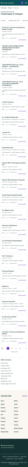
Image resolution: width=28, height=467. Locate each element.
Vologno (10, 7)
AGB (16, 458)
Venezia (3, 418)
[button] (22, 3)
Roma (2, 400)
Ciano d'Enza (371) (6, 371)
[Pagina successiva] (25, 348)
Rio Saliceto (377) (6, 368)
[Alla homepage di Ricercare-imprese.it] (7, 3)
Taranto (16, 425)
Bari (2, 414)
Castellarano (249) (6, 376)
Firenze (16, 411)
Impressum (20, 458)
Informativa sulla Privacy (13, 456)
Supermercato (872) (14, 20)
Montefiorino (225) (6, 381)
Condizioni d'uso (10, 458)
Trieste (3, 425)
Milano (16, 400)
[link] (14, 33)
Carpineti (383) (5, 365)
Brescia (3, 428)
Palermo (3, 407)
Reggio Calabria (18, 428)
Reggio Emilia (4, 431)
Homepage (3, 7)
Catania (16, 414)
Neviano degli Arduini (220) (8, 383)
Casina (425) (4, 363)
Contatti (4, 456)
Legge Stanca (23, 456)
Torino (16, 404)
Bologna (3, 411)
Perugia (16, 431)
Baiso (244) (4, 378)
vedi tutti (3, 20)
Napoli (2, 404)
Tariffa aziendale (22, 39)
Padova (16, 421)
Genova (16, 407)
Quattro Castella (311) (7, 373)
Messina (3, 421)
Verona (16, 418)
